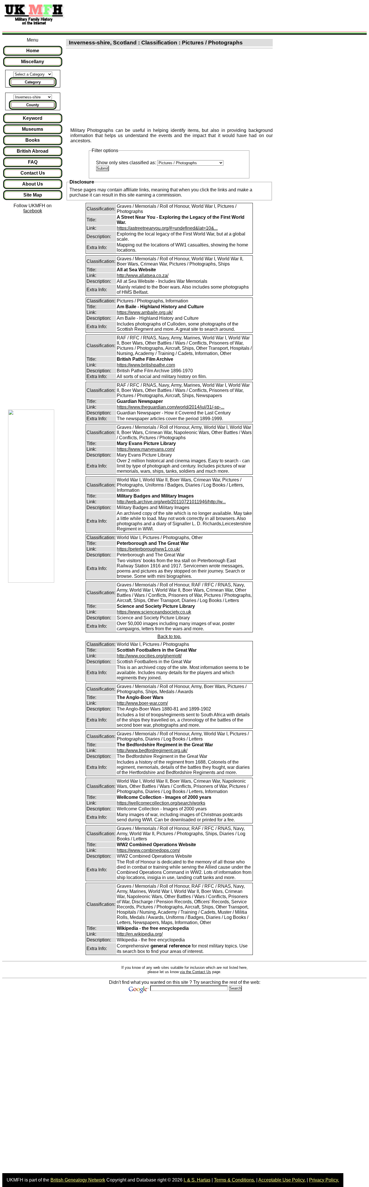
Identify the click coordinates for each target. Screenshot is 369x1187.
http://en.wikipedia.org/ (140, 934)
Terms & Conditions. (234, 1179)
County (32, 105)
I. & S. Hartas (197, 1179)
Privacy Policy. (324, 1179)
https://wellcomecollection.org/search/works (161, 803)
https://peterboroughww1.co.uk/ (148, 549)
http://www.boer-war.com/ (142, 703)
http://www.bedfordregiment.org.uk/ (152, 750)
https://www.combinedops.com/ (148, 850)
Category (33, 82)
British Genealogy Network (77, 1179)
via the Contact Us (195, 972)
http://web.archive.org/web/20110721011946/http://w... (171, 501)
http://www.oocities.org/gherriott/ (149, 655)
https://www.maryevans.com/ (146, 449)
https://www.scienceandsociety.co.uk (154, 612)
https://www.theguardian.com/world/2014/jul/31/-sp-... (170, 407)
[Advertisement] (174, 15)
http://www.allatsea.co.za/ (142, 275)
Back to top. (169, 636)
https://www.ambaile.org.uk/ (145, 312)
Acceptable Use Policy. (282, 1179)
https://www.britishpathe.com (146, 364)
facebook (32, 210)
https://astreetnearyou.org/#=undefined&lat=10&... (167, 228)
